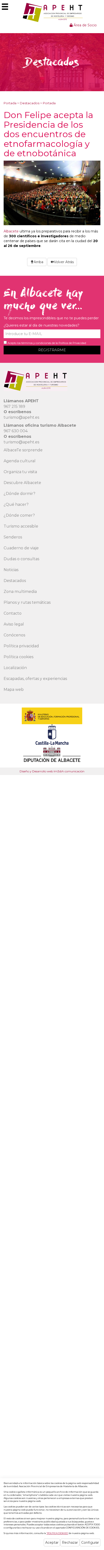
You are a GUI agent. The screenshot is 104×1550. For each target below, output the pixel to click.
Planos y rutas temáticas (27, 602)
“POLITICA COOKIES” (57, 1533)
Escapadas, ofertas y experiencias (35, 678)
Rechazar (70, 1542)
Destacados (29, 103)
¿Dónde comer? (19, 515)
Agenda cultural (20, 461)
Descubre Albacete (22, 482)
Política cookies (18, 657)
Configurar (90, 1542)
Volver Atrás (64, 262)
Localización (15, 667)
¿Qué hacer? (16, 504)
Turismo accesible (21, 526)
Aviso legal (14, 624)
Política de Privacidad (72, 343)
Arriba (38, 262)
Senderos (13, 537)
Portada (10, 103)
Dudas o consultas (21, 559)
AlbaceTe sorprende (23, 450)
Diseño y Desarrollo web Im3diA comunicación (52, 771)
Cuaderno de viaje (21, 548)
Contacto (13, 613)
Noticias (11, 569)
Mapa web (14, 689)
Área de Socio (85, 25)
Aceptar (52, 1542)
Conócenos (14, 635)
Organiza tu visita (20, 471)
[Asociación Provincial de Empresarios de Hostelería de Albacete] (52, 12)
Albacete (11, 231)
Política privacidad (21, 646)
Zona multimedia (20, 591)
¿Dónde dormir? (19, 493)
